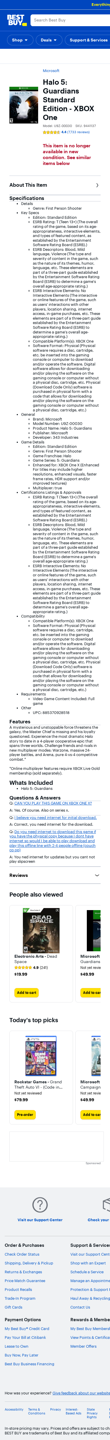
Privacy (55, 1409)
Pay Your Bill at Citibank (25, 1337)
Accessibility (14, 1409)
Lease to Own (16, 1346)
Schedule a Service (87, 1271)
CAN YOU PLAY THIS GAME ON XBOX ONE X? (53, 803)
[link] (31, 967)
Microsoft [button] (51, 70)
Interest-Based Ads (73, 1411)
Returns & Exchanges (23, 1271)
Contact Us (80, 1307)
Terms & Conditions (36, 1411)
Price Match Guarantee (25, 1280)
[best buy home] (17, 20)
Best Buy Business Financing (29, 1363)
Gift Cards (13, 1307)
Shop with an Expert (88, 1263)
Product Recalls (18, 1289)
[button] (20, 40)
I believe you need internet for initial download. (55, 817)
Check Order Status (22, 1254)
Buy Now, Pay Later (21, 1355)
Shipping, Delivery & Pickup (29, 1263)
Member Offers (83, 1346)
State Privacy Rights (92, 1413)
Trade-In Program (20, 1298)
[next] (96, 954)
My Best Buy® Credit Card (27, 1328)
